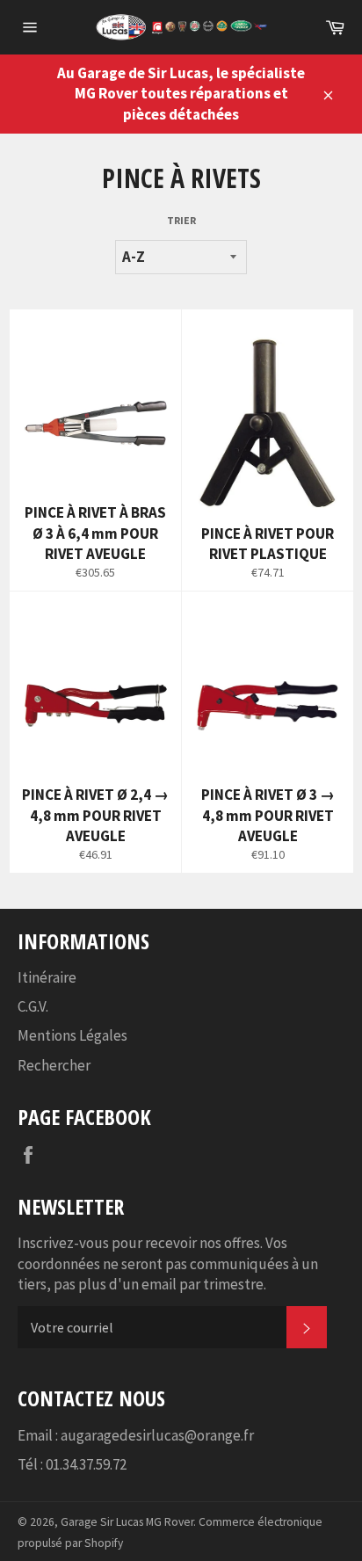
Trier (181, 220)
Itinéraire (47, 977)
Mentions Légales (72, 1035)
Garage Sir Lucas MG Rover (127, 1521)
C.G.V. (33, 1006)
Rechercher (54, 1065)
